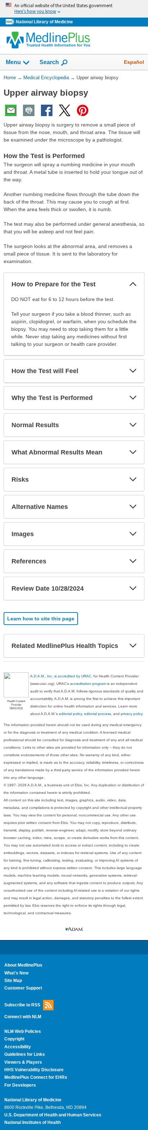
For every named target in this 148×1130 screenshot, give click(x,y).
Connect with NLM (22, 1016)
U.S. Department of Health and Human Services (52, 1114)
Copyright (14, 1038)
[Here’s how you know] (74, 9)
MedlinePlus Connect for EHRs (35, 1077)
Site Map (13, 980)
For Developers (20, 1085)
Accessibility (17, 1046)
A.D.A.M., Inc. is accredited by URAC (60, 676)
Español (134, 62)
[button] (133, 284)
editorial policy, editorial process (85, 714)
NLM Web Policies (22, 1031)
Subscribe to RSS (22, 1004)
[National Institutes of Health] (11, 22)
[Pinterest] (82, 110)
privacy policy (131, 714)
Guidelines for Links (24, 1054)
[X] (64, 110)
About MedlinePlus (23, 965)
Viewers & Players (23, 1062)
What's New (16, 973)
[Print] (29, 110)
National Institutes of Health (32, 1122)
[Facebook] (47, 110)
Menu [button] (13, 62)
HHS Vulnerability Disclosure (34, 1069)
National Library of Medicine (44, 21)
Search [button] (49, 62)
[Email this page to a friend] (11, 110)
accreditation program (88, 684)
